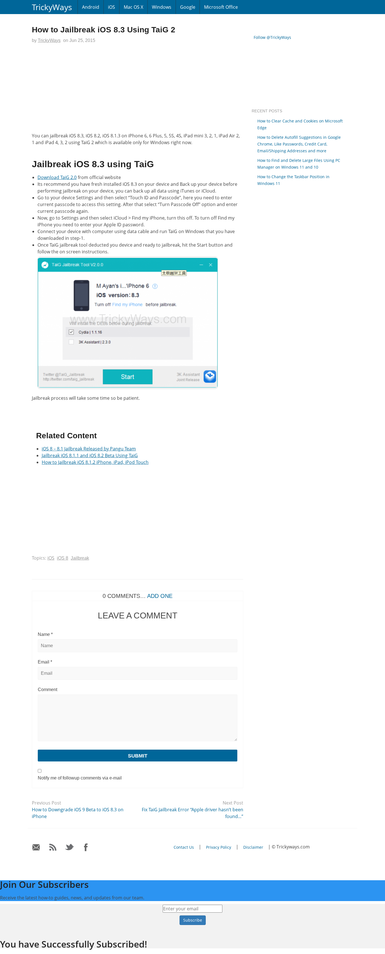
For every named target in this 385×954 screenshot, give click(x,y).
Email (45, 662)
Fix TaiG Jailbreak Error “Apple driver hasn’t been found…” (192, 812)
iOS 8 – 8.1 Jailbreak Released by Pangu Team (89, 449)
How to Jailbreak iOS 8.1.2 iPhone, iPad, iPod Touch (95, 462)
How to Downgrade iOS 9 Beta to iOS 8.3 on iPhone (77, 812)
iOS (111, 7)
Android (90, 7)
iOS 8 (62, 558)
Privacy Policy (218, 847)
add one (159, 596)
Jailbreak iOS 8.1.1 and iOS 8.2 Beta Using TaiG (90, 455)
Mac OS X (133, 7)
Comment (47, 689)
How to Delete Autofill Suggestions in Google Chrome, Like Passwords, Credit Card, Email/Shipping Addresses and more (299, 144)
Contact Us (184, 847)
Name (45, 634)
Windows (161, 7)
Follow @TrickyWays (272, 37)
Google (187, 7)
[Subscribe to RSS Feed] (52, 847)
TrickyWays (52, 7)
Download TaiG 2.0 (57, 177)
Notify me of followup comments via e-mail (80, 778)
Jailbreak (80, 558)
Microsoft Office (221, 7)
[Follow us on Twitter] (69, 847)
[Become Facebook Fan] (86, 847)
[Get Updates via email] (36, 847)
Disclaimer (253, 847)
